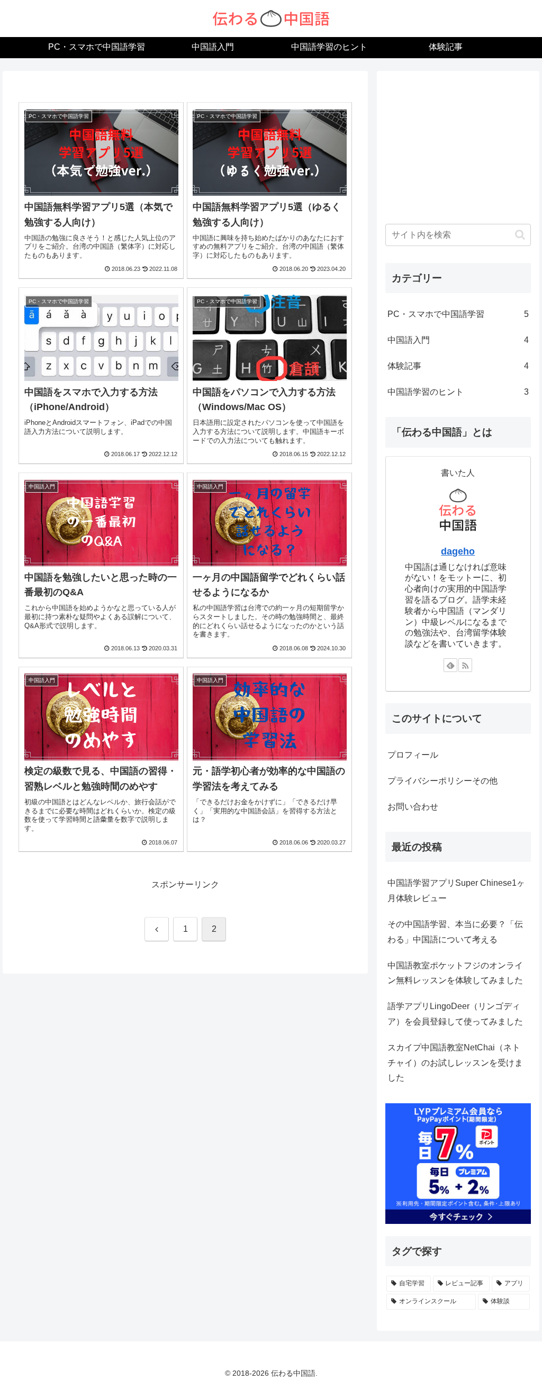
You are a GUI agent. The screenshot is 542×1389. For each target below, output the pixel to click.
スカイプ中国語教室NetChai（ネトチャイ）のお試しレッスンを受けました (455, 1063)
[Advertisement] (457, 145)
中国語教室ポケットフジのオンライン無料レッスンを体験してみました (455, 973)
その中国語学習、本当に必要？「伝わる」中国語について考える (455, 932)
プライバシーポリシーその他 (442, 780)
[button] (520, 235)
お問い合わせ (412, 806)
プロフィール (412, 754)
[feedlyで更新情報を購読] (450, 665)
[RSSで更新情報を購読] (465, 665)
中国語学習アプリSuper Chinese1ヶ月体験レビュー (456, 890)
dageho (458, 551)
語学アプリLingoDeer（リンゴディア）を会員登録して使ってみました (455, 1014)
